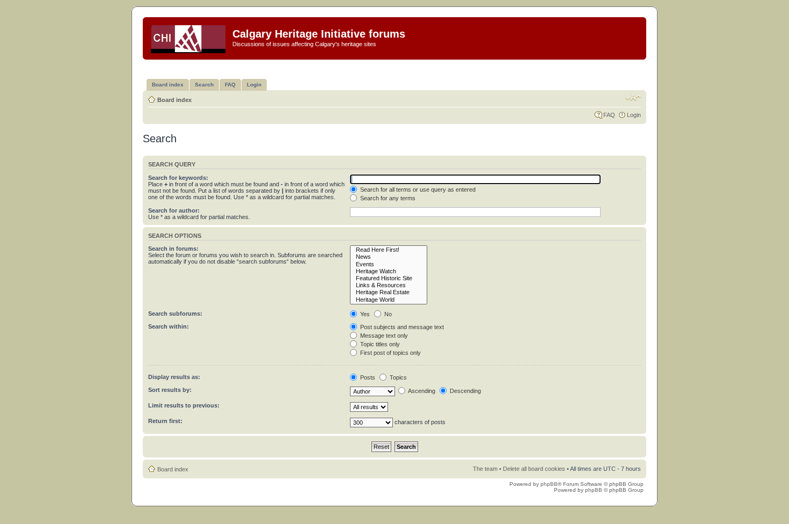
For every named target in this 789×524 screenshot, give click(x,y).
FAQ (609, 115)
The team (485, 468)
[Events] (388, 264)
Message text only (383, 335)
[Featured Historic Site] (388, 278)
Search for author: (174, 210)
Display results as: (174, 377)
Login (634, 115)
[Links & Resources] (388, 285)
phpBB (549, 484)
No (387, 314)
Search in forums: (173, 248)
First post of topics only (390, 353)
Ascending (421, 391)
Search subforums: (175, 313)
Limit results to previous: (184, 405)
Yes (364, 314)
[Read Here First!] (388, 249)
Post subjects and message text (401, 327)
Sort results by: (170, 390)
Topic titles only (379, 344)
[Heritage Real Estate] (388, 292)
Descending (464, 391)
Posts (367, 377)
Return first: (165, 421)
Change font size (633, 98)
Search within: (168, 326)
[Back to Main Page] (188, 37)
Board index (174, 100)
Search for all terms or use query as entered (417, 189)
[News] (388, 256)
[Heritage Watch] (388, 271)
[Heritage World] (388, 299)
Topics (397, 377)
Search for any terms (387, 198)
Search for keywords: (178, 177)
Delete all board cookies (534, 468)
